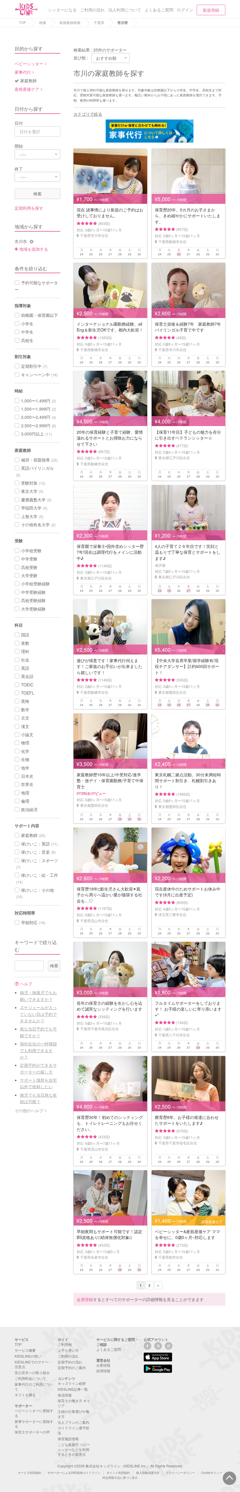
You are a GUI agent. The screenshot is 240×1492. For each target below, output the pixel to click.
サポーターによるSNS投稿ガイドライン (73, 1473)
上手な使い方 (68, 1350)
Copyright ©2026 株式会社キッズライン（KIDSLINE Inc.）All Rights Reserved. (120, 1465)
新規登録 (211, 10)
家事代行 (23, 72)
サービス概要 (25, 1350)
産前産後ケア (27, 89)
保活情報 (65, 1394)
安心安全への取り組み (32, 1372)
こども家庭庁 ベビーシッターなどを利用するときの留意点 (74, 1449)
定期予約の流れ (70, 1361)
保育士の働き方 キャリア (74, 1403)
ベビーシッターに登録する (34, 1413)
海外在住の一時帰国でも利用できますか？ (38, 1050)
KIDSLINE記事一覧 (73, 1389)
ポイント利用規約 (118, 1473)
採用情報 (103, 1370)
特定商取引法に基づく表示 (120, 1478)
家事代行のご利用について (34, 1387)
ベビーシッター (29, 63)
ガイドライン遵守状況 (73, 1430)
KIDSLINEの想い (28, 1355)
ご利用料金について (30, 1378)
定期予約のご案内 (72, 1367)
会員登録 (85, 1299)
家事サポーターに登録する (34, 1424)
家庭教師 (28, 80)
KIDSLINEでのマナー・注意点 (33, 1364)
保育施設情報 (68, 1438)
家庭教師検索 (69, 22)
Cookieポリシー (211, 1473)
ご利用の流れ (68, 1355)
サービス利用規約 (29, 1473)
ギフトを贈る (25, 1394)
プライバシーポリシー (180, 1473)
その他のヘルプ (29, 1110)
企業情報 (103, 1365)
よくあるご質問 (108, 1349)
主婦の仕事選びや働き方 (73, 1414)
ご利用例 (65, 1344)
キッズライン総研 (72, 1383)
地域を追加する (33, 249)
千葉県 (99, 22)
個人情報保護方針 (148, 1473)
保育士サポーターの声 (32, 1431)
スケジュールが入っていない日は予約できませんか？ (38, 1013)
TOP (22, 22)
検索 (42, 22)
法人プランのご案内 (73, 1422)
